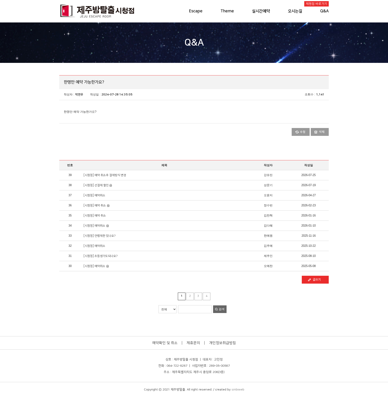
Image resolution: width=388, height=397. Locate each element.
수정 (302, 131)
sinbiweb (237, 389)
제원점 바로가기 (316, 4)
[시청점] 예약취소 (94, 195)
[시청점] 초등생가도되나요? (100, 256)
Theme (227, 11)
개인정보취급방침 (222, 343)
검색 (222, 309)
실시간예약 (261, 11)
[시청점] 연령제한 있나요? (99, 235)
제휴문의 (193, 343)
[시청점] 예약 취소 (94, 205)
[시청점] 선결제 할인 (96, 185)
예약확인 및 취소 (165, 343)
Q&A (324, 11)
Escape (196, 11)
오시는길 (295, 11)
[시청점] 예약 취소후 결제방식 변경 (104, 175)
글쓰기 (317, 279)
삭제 (321, 131)
